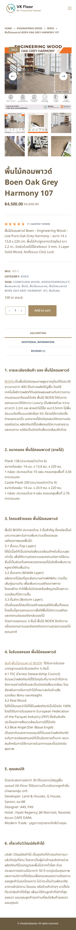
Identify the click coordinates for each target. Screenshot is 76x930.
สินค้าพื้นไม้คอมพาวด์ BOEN (23, 663)
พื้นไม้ (24, 286)
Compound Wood (26, 282)
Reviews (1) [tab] (38, 351)
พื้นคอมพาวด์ (12, 286)
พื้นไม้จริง (54, 291)
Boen (25, 277)
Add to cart (42, 310)
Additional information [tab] (38, 342)
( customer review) (38, 224)
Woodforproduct (55, 282)
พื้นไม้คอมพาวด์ (38, 286)
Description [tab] (38, 333)
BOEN (9, 381)
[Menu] (70, 8)
